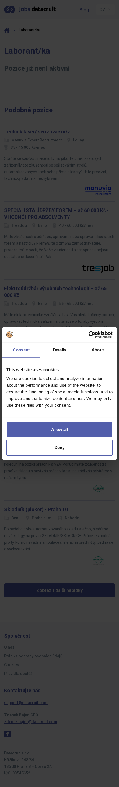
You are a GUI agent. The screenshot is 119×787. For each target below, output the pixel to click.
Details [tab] (59, 349)
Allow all (59, 429)
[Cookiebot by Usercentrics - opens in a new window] (88, 334)
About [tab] (98, 349)
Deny (59, 447)
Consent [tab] (21, 349)
